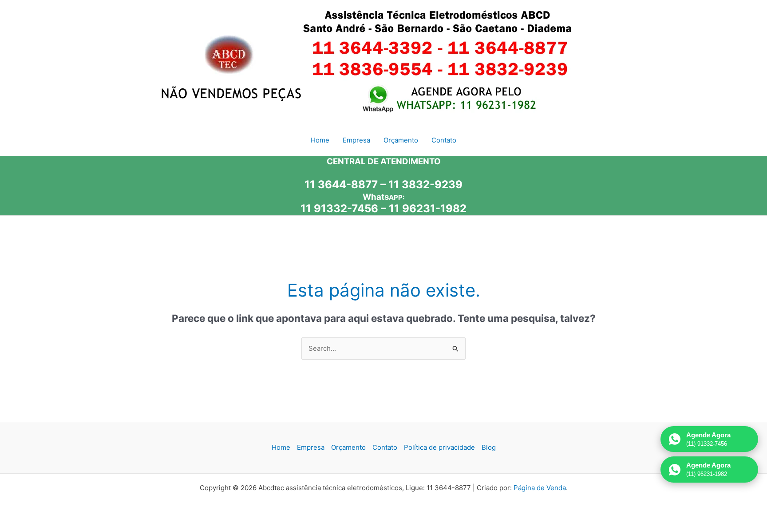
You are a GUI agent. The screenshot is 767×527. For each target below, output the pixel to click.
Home (281, 447)
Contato (384, 447)
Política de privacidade (439, 447)
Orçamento (348, 447)
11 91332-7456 (339, 208)
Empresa (310, 447)
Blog (489, 447)
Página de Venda (540, 487)
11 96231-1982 (428, 208)
